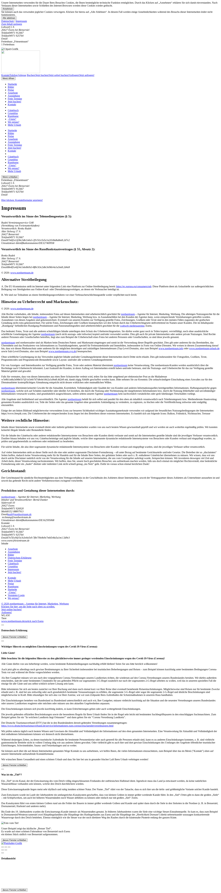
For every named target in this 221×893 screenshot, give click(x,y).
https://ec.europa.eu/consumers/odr (133, 286)
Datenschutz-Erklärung (19, 557)
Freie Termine (15, 98)
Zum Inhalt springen (11, 24)
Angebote (13, 92)
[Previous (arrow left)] (2, 849)
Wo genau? (13, 122)
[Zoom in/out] (9, 847)
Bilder (11, 87)
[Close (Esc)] (2, 847)
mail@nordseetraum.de (19, 514)
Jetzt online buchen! (11, 609)
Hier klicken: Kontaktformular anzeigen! (22, 200)
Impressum (21, 21)
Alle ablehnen (9, 18)
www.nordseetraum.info (171, 348)
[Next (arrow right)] (6, 849)
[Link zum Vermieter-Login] (11, 843)
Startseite (12, 84)
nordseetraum (128, 314)
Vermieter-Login (16, 595)
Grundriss (13, 113)
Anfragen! (6, 612)
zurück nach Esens (34, 621)
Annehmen (8, 9)
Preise (11, 90)
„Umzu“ (12, 119)
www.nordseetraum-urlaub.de (204, 348)
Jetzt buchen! (14, 101)
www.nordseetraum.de (21, 272)
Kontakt (12, 104)
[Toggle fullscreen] (6, 847)
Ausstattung (14, 95)
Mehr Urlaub (14, 125)
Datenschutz (7, 21)
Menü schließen (10, 177)
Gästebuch (13, 110)
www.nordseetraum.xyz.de (62, 351)
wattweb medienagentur (132, 325)
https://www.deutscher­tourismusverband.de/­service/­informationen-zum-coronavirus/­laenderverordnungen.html (57, 725)
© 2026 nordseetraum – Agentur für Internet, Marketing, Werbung (35, 603)
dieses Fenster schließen (14, 637)
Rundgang (13, 116)
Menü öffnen (8, 78)
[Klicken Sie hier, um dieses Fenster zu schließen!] (2, 624)
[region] (110, 24)
